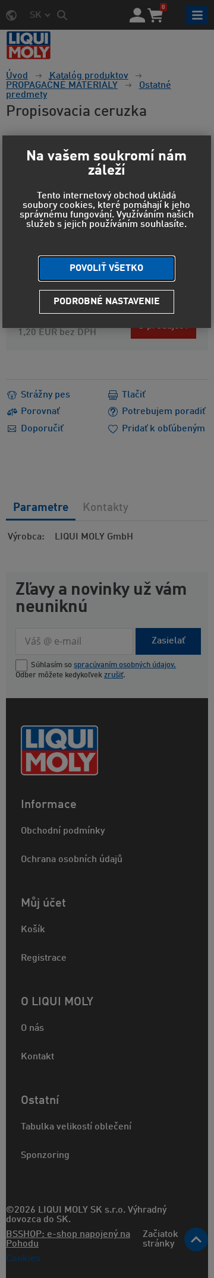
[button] (106, 268)
